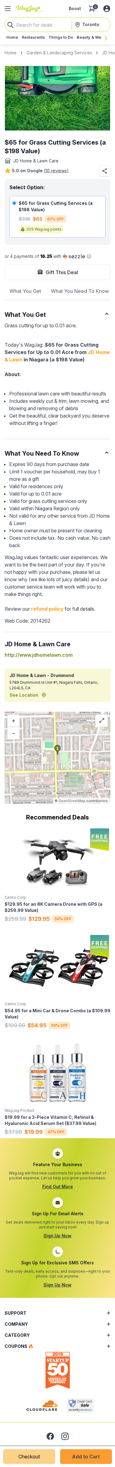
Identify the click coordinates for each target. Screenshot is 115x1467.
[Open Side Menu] (8, 9)
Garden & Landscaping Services (59, 52)
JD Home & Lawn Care (36, 160)
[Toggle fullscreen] (101, 720)
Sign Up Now (57, 1235)
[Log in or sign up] (106, 8)
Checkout (29, 1456)
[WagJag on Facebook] (50, 1436)
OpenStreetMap (72, 801)
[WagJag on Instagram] (65, 1436)
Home (11, 52)
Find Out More (57, 1186)
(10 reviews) (56, 170)
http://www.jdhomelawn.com (39, 655)
